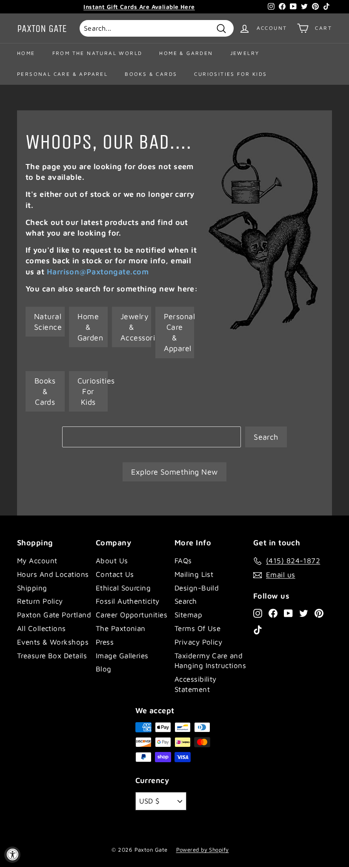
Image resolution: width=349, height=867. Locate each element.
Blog (104, 669)
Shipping (32, 588)
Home (26, 53)
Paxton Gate (42, 28)
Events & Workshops (53, 642)
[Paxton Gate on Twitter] (303, 613)
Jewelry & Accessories (135, 327)
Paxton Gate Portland (54, 615)
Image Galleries (122, 655)
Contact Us (115, 574)
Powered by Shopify (202, 849)
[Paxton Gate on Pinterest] (319, 613)
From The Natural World (97, 53)
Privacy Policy (198, 642)
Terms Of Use (197, 628)
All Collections (41, 628)
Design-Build (196, 588)
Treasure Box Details (52, 655)
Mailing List (193, 574)
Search (266, 436)
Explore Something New (174, 471)
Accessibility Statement (195, 684)
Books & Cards (151, 74)
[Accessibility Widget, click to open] (12, 855)
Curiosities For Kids (230, 74)
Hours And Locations (53, 574)
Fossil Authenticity (128, 601)
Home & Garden (186, 53)
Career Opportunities (131, 615)
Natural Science (48, 321)
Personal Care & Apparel (62, 74)
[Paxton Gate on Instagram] (257, 613)
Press (105, 642)
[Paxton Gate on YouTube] (288, 613)
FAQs (183, 560)
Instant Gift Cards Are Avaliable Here (139, 6)
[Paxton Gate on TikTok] (257, 629)
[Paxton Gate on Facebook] (273, 613)
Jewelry (245, 53)
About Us (112, 560)
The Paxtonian (121, 628)
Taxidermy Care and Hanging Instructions (210, 660)
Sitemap (188, 615)
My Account (37, 560)
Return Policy (40, 601)
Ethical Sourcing (123, 588)
